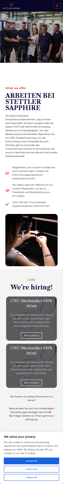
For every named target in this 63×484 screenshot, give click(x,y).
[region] (31, 458)
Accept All (31, 461)
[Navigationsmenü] (57, 5)
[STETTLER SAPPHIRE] (11, 5)
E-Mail (47, 412)
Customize (31, 469)
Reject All (31, 477)
